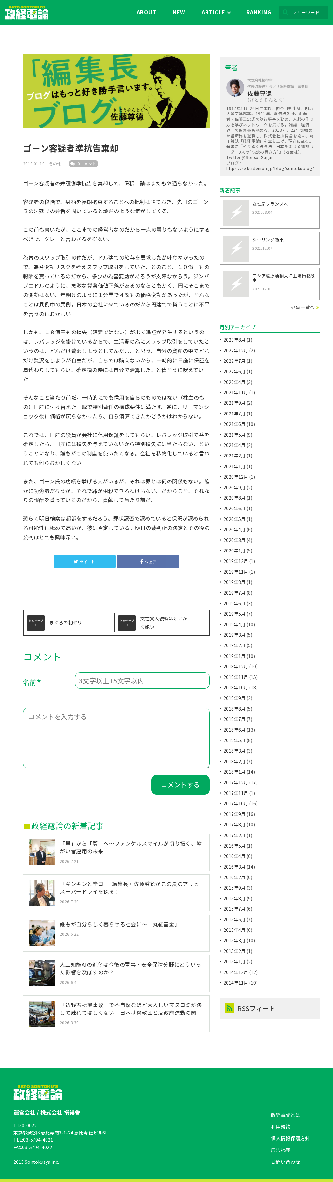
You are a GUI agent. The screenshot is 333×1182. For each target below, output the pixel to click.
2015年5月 (234, 919)
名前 (32, 683)
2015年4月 (234, 930)
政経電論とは (285, 1114)
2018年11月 (235, 677)
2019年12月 (235, 561)
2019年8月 (234, 582)
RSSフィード (256, 1008)
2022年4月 (234, 382)
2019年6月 (234, 603)
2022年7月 (234, 361)
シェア (150, 561)
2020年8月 (234, 498)
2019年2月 (234, 645)
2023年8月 (234, 339)
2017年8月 (234, 824)
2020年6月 (234, 508)
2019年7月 (234, 593)
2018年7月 (234, 719)
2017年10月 (235, 803)
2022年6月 (234, 371)
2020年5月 (234, 519)
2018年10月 (235, 687)
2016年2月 (234, 877)
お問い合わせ (285, 1161)
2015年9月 (234, 887)
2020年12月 (235, 476)
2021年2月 (234, 455)
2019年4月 (234, 624)
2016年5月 (234, 845)
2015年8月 (234, 898)
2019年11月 (235, 571)
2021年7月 (234, 413)
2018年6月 (234, 730)
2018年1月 (234, 771)
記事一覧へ (303, 307)
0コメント (86, 163)
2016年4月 (234, 856)
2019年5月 (234, 613)
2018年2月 (234, 761)
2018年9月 (234, 698)
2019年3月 (234, 635)
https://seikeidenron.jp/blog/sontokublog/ (270, 168)
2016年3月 (234, 866)
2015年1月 (234, 961)
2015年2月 (234, 951)
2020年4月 (234, 529)
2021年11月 (235, 392)
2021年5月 (234, 434)
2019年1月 (234, 656)
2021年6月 (234, 424)
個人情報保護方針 (290, 1138)
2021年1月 (234, 466)
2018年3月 (234, 750)
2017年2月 (234, 835)
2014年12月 (235, 972)
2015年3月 (234, 940)
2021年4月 (234, 445)
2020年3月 (234, 540)
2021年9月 (234, 403)
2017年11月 (235, 793)
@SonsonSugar (257, 157)
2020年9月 (234, 487)
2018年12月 (235, 666)
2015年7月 (234, 908)
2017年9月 (234, 814)
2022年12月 (235, 350)
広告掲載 (280, 1150)
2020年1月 (234, 550)
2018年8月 (234, 708)
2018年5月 (234, 740)
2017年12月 (235, 782)
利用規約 (280, 1126)
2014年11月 (235, 982)
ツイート (87, 561)
